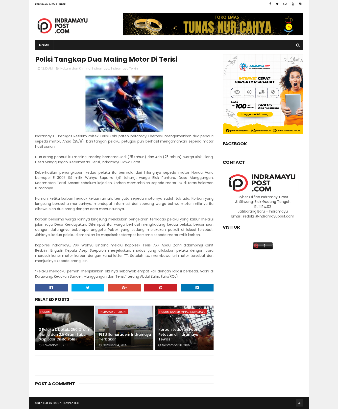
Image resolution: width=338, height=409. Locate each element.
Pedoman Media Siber (50, 4)
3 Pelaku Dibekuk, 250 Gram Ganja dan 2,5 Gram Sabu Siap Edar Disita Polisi (64, 334)
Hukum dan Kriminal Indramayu (84, 68)
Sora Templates (66, 403)
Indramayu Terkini (125, 68)
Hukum (45, 312)
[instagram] (300, 4)
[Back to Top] (299, 403)
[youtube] (293, 4)
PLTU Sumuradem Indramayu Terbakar (125, 337)
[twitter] (277, 4)
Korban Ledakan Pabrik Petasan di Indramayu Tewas (179, 334)
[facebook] (270, 4)
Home (44, 45)
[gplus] (285, 4)
